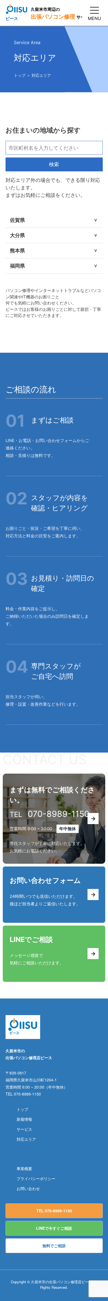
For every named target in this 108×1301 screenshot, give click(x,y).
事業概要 (24, 1168)
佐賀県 (54, 220)
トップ (19, 75)
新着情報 (24, 1119)
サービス (24, 1129)
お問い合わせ (28, 1188)
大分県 (54, 235)
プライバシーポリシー (36, 1178)
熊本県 (54, 250)
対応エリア (26, 1139)
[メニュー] (94, 10)
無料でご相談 (54, 1245)
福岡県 (54, 266)
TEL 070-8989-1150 (54, 1210)
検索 (54, 164)
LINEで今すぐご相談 (54, 1228)
